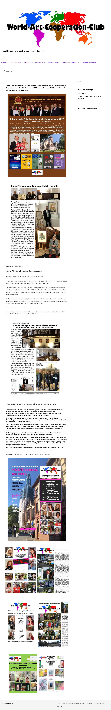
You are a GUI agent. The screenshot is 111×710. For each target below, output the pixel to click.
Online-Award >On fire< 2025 (70, 63)
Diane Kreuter (53, 424)
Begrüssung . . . (82, 93)
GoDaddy (59, 706)
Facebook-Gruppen (53, 63)
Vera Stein (30, 428)
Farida (42, 426)
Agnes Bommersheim (19, 428)
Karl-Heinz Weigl (56, 428)
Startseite (4, 63)
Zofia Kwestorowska (41, 428)
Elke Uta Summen (23, 426)
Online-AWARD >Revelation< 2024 (34, 63)
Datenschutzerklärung (89, 63)
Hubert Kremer (53, 426)
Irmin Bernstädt (11, 426)
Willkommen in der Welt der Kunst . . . (25, 51)
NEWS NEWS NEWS (16, 63)
